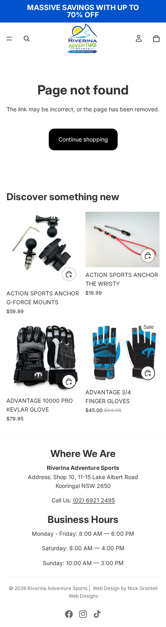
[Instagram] (83, 614)
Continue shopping (83, 139)
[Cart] (156, 38)
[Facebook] (69, 614)
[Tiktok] (97, 614)
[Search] (26, 38)
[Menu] (9, 38)
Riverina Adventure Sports (57, 588)
